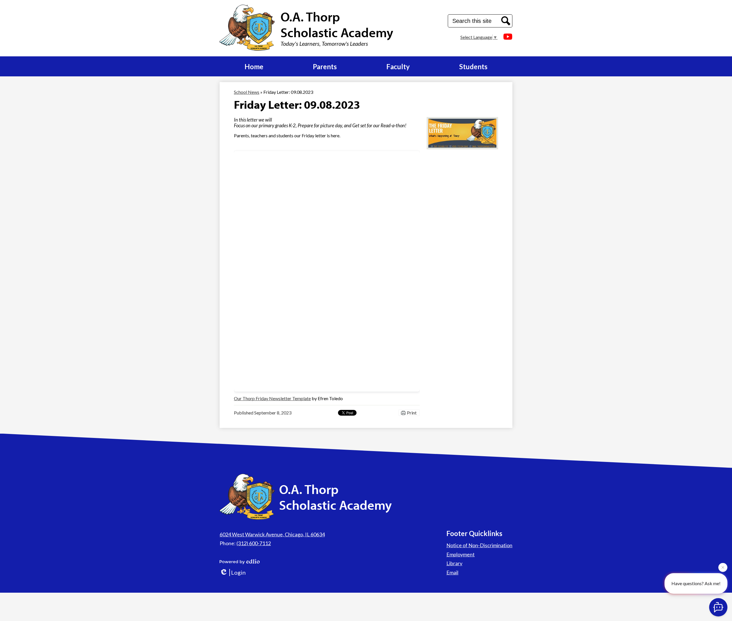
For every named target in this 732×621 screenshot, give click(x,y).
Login (238, 572)
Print (412, 412)
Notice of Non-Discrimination (479, 545)
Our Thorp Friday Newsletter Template (272, 398)
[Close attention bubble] (722, 569)
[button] (254, 66)
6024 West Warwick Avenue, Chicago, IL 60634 (272, 534)
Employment (460, 554)
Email (452, 572)
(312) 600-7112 (253, 543)
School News (246, 92)
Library (454, 563)
